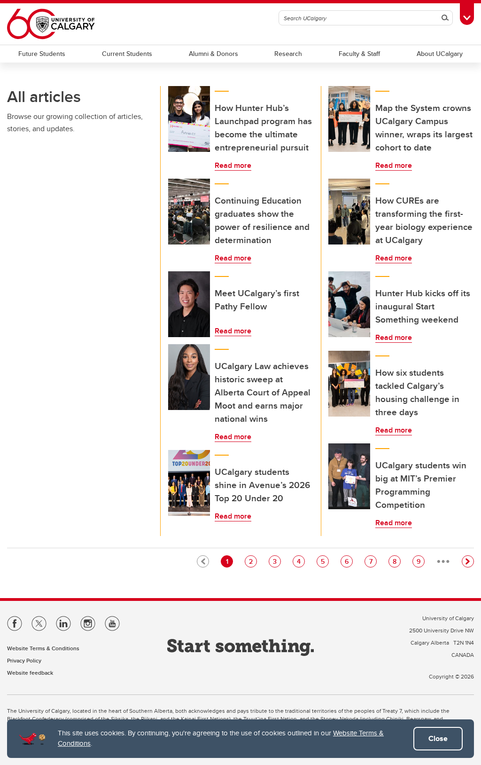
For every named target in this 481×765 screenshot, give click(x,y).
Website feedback (30, 673)
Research (288, 53)
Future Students (41, 53)
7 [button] (373, 561)
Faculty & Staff (359, 53)
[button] (468, 561)
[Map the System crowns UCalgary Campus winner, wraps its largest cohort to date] (349, 119)
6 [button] (348, 561)
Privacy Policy (24, 660)
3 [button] (276, 561)
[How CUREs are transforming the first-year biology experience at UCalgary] (349, 211)
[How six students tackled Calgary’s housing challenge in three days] (349, 384)
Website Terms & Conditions (43, 648)
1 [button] (229, 561)
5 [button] (324, 561)
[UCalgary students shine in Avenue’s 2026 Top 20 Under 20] (189, 483)
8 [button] (396, 561)
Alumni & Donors (213, 53)
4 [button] (300, 561)
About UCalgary (440, 53)
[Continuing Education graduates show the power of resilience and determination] (189, 211)
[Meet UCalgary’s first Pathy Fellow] (189, 304)
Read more (233, 165)
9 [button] (420, 561)
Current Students (127, 53)
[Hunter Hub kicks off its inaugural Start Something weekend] (349, 304)
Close (438, 738)
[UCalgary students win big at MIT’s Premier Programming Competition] (349, 476)
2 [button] (252, 561)
